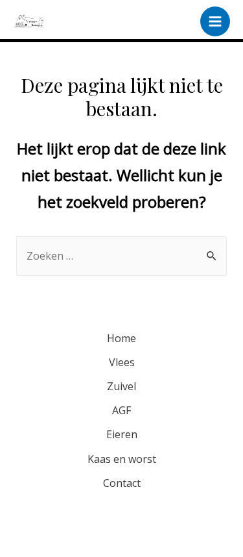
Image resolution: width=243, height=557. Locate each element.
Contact (122, 483)
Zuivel (121, 386)
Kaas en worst (121, 459)
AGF (121, 410)
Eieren (121, 434)
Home (121, 338)
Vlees (122, 362)
